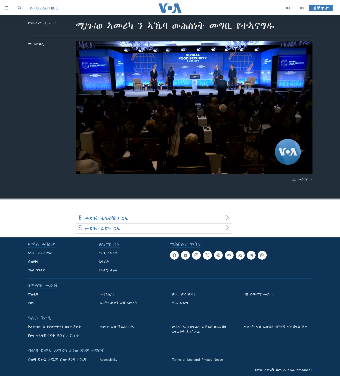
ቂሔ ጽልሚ (180, 303)
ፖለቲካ (33, 294)
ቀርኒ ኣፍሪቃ (108, 253)
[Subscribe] (229, 255)
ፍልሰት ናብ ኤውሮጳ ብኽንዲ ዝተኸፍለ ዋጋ (275, 327)
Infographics (44, 8)
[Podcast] (218, 255)
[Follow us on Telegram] (251, 255)
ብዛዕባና (33, 262)
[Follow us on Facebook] (174, 255)
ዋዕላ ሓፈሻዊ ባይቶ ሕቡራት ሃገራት (53, 335)
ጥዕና (31, 303)
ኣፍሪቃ (104, 262)
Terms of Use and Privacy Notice (197, 359)
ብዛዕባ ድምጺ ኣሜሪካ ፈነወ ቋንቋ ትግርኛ (57, 359)
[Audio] (302, 8)
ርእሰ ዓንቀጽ (36, 270)
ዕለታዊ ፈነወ (108, 270)
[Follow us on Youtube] (185, 255)
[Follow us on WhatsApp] (262, 255)
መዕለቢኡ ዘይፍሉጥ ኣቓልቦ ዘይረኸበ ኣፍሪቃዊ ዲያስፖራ (199, 329)
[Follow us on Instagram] (196, 255)
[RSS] (240, 255)
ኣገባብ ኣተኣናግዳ (40, 253)
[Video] (288, 8)
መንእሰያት (107, 294)
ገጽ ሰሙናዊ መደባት (259, 294)
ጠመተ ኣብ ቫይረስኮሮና (117, 327)
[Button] (36, 45)
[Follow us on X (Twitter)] (207, 255)
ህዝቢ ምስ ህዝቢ (184, 294)
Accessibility (108, 359)
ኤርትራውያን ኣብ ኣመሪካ (118, 303)
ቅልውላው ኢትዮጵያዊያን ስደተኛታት (54, 327)
